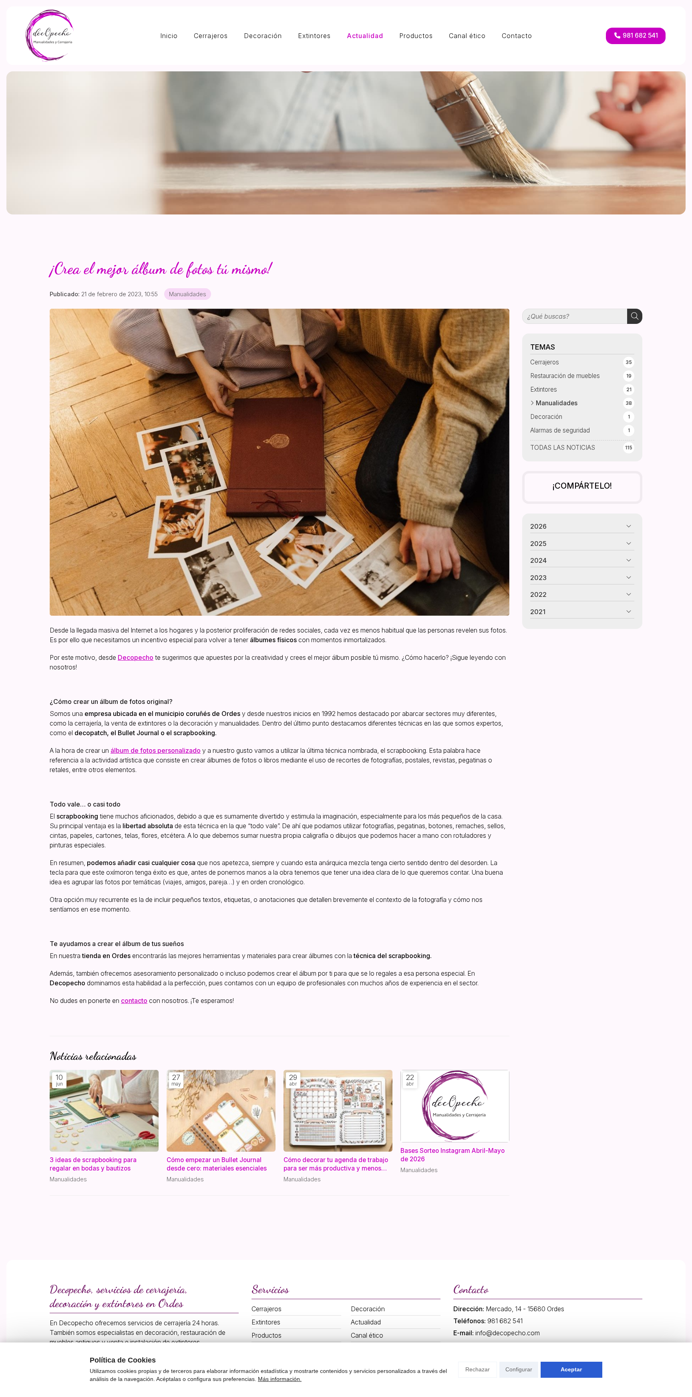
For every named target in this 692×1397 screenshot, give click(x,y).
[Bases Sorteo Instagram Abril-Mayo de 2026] (454, 1106)
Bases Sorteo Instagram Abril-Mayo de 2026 (452, 1155)
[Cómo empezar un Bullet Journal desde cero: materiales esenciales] (221, 1111)
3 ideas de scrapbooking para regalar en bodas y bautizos (93, 1164)
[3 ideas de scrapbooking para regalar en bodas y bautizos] (104, 1111)
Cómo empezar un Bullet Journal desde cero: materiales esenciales (217, 1164)
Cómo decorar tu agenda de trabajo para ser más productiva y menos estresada (336, 1164)
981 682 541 (505, 1321)
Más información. (280, 1379)
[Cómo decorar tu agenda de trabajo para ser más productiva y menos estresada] (338, 1111)
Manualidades (187, 294)
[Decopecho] (50, 36)
